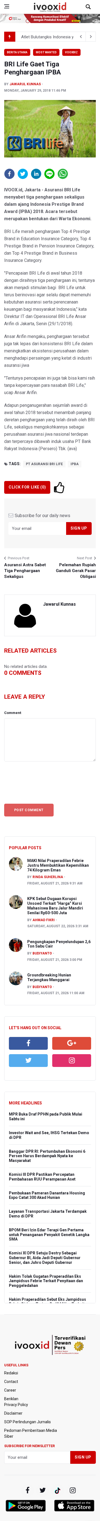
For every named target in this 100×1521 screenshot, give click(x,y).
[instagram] (71, 1060)
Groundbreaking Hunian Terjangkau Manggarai (49, 977)
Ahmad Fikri (43, 920)
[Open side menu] (6, 6)
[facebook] (28, 1043)
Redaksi (11, 1373)
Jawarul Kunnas (25, 84)
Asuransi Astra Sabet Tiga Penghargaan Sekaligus (25, 570)
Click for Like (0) (27, 487)
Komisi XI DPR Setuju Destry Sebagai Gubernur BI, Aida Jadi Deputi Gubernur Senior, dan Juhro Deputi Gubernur (45, 1258)
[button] (9, 174)
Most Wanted (46, 52)
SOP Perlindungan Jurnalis (27, 1422)
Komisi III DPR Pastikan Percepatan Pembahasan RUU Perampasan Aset (42, 1176)
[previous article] (91, 37)
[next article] (81, 37)
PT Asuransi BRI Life (44, 464)
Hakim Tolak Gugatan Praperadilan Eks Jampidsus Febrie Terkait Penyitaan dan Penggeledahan (46, 1281)
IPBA (75, 464)
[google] (71, 1043)
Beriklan (11, 1399)
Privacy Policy (16, 1404)
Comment (12, 713)
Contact (11, 1381)
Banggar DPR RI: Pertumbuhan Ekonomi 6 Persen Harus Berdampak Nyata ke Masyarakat (47, 1156)
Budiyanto (42, 953)
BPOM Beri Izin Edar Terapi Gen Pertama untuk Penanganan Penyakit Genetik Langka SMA (49, 1235)
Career (10, 1390)
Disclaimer (13, 1413)
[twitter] (28, 1060)
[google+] (57, 1490)
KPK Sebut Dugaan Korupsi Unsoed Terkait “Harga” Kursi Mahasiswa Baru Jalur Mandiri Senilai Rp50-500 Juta (55, 905)
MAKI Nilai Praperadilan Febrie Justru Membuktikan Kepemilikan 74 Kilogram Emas (58, 865)
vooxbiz (71, 52)
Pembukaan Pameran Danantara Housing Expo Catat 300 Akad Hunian (47, 1195)
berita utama (17, 52)
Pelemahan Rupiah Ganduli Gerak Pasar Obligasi (76, 570)
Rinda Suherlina (47, 877)
